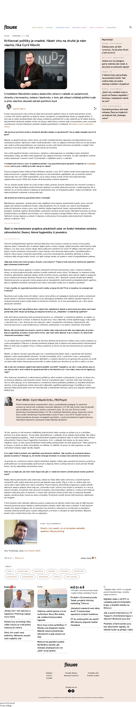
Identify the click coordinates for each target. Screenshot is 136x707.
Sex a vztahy (107, 57)
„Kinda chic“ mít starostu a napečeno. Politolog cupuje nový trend (17, 613)
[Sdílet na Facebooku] (93, 558)
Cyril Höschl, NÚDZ (32, 551)
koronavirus (28, 577)
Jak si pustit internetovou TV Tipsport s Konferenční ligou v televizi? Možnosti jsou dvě (118, 615)
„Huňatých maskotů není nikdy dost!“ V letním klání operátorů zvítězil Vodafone (85, 611)
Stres (9, 571)
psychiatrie (12, 577)
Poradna (105, 43)
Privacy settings (6, 706)
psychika (64, 571)
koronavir (43, 577)
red (111, 72)
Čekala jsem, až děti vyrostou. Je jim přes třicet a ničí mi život (115, 49)
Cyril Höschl (71, 577)
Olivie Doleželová (116, 43)
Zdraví (104, 106)
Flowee (11, 27)
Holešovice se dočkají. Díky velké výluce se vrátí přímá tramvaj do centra (17, 624)
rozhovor (38, 571)
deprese (52, 571)
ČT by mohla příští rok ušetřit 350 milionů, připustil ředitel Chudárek (85, 622)
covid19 (57, 577)
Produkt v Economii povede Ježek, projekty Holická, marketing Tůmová (84, 600)
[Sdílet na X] (95, 558)
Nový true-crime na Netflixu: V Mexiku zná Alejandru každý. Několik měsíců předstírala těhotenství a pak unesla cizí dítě (52, 631)
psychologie (23, 571)
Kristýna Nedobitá (114, 106)
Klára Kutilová (118, 57)
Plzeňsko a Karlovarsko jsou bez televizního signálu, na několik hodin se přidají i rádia (118, 626)
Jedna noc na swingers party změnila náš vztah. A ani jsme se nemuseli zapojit (115, 63)
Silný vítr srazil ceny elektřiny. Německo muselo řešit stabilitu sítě (17, 635)
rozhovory (79, 571)
